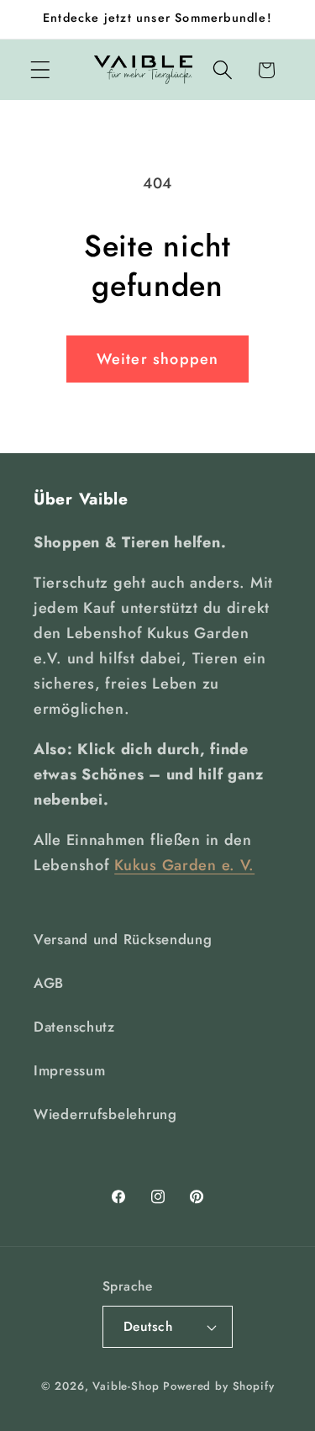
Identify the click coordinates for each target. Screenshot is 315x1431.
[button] (40, 70)
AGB (49, 983)
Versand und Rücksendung (123, 939)
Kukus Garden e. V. (184, 865)
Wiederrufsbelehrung (105, 1114)
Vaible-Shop (125, 1386)
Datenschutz (74, 1026)
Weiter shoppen (158, 359)
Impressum (69, 1070)
